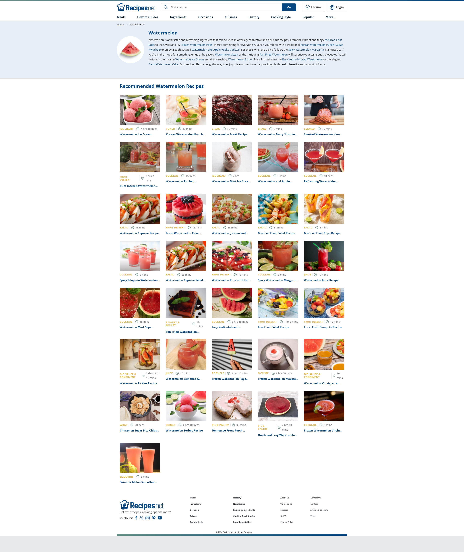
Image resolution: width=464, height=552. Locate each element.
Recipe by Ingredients (244, 509)
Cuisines (231, 17)
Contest (314, 503)
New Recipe (239, 503)
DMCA (283, 516)
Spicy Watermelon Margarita (306, 49)
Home (120, 24)
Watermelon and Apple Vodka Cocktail (216, 49)
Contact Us (315, 497)
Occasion (194, 509)
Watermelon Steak (226, 54)
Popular (308, 17)
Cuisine (193, 516)
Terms (313, 516)
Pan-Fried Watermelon (274, 54)
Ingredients (178, 17)
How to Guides (147, 17)
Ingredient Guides (242, 522)
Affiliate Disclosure (319, 509)
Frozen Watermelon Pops (196, 44)
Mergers (284, 509)
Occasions (205, 17)
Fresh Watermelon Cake (163, 64)
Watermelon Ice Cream (189, 59)
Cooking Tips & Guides (244, 516)
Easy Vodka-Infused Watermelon (302, 59)
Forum (315, 7)
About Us (284, 497)
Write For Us (286, 503)
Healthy (237, 497)
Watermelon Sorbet (240, 59)
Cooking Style (196, 522)
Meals (193, 497)
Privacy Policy (286, 522)
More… (331, 17)
